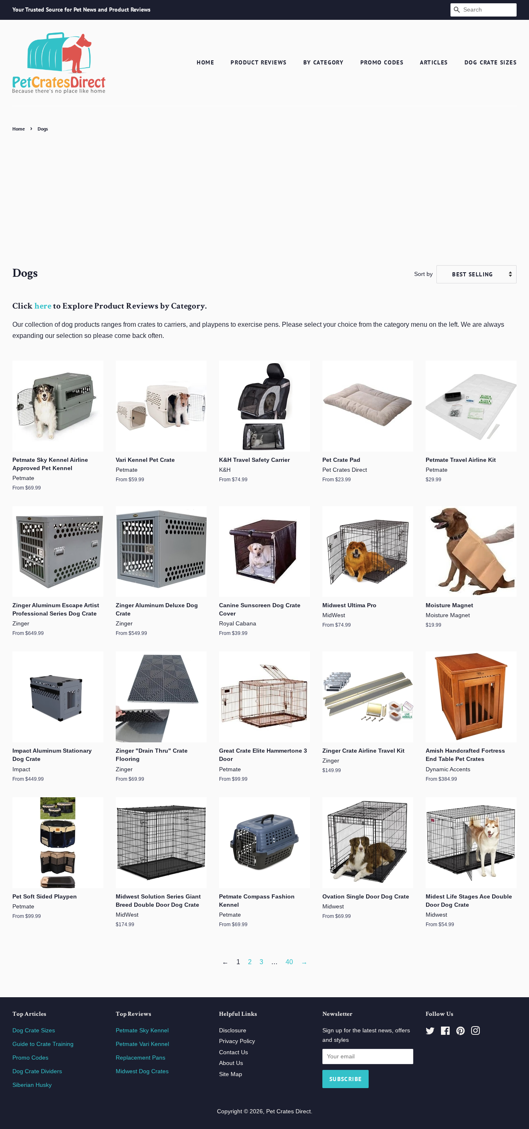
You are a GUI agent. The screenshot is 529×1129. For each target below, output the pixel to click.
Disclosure (232, 1030)
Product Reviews (258, 62)
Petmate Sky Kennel (142, 1030)
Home (205, 62)
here (42, 306)
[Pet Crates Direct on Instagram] (475, 1032)
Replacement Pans (140, 1058)
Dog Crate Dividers (37, 1071)
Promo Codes (381, 62)
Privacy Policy (237, 1041)
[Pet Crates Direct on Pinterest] (460, 1032)
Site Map (230, 1074)
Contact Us (233, 1052)
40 (289, 961)
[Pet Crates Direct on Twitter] (430, 1032)
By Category (323, 62)
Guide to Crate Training (43, 1044)
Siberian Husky (32, 1085)
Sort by (423, 274)
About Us (231, 1063)
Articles (434, 62)
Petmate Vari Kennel (142, 1044)
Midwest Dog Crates (142, 1071)
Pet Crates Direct (288, 1111)
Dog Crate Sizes (491, 62)
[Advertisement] (264, 196)
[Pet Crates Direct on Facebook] (445, 1032)
